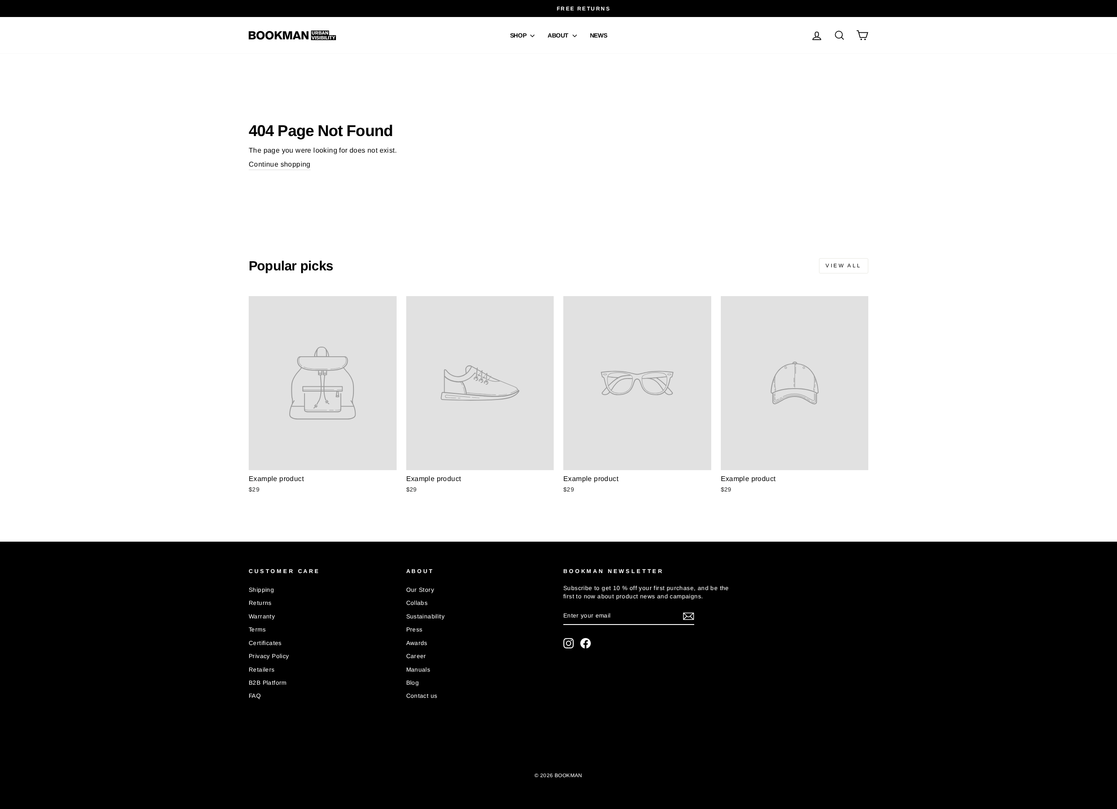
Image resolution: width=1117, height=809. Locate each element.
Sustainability (425, 616)
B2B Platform (268, 682)
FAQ (255, 696)
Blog (412, 682)
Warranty (262, 616)
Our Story (420, 590)
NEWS (598, 35)
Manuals (418, 669)
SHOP (519, 35)
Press (414, 629)
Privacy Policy (269, 656)
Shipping (261, 590)
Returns (260, 603)
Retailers (262, 669)
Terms (257, 629)
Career (416, 656)
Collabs (417, 603)
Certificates (265, 643)
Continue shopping (280, 164)
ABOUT (559, 35)
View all (844, 266)
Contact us (422, 696)
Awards (417, 643)
